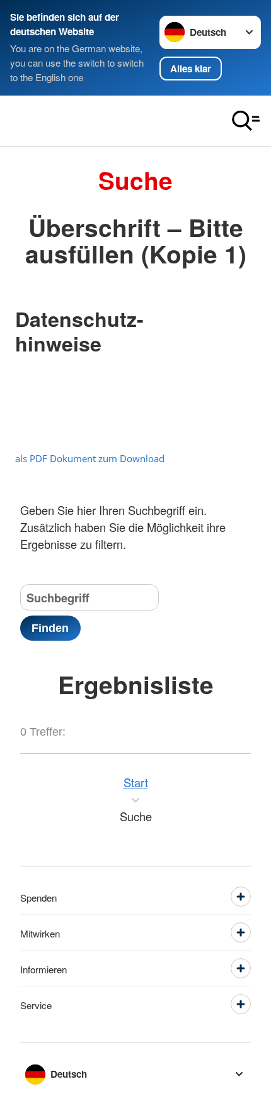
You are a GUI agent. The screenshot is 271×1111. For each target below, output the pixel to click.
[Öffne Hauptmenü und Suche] (246, 121)
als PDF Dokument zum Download (89, 458)
